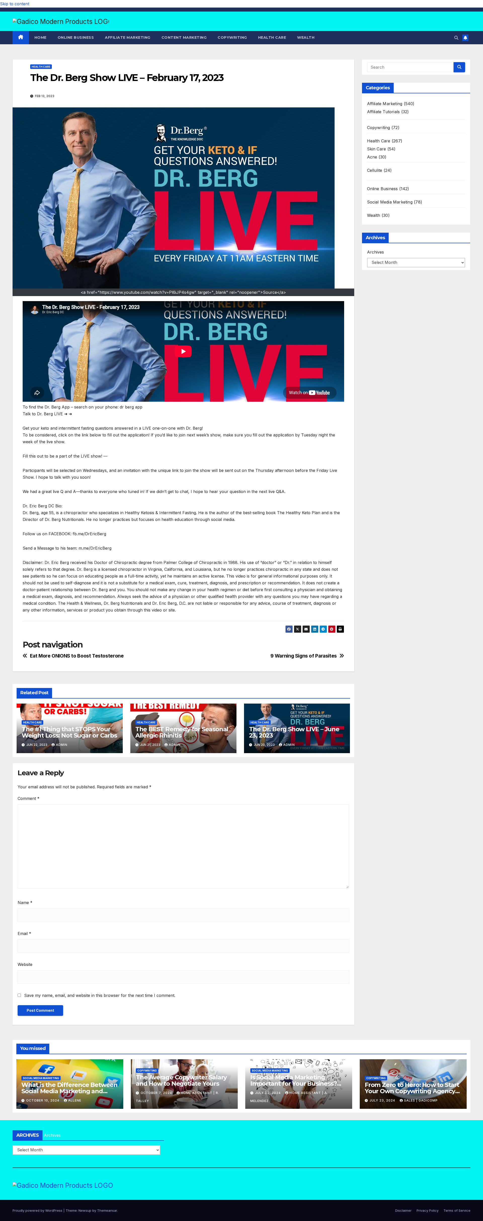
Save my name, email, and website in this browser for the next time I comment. (99, 995)
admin (61, 745)
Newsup (84, 1210)
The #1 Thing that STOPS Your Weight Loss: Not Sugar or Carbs (69, 732)
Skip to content (14, 3)
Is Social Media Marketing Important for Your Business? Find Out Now (293, 1083)
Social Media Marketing (390, 202)
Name (25, 902)
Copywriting (232, 37)
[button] (456, 37)
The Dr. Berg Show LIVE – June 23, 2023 (294, 732)
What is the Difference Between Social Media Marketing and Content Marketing (69, 1091)
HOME (40, 37)
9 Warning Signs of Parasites (303, 656)
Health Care (272, 37)
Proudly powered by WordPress (38, 1210)
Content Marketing (184, 37)
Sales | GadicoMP (421, 1100)
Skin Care (376, 148)
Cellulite (374, 170)
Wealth (305, 37)
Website (25, 964)
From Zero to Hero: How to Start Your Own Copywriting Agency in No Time (412, 1091)
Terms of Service (457, 1210)
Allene (74, 1100)
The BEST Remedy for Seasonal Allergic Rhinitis (181, 732)
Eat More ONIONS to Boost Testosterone (77, 656)
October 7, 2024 (157, 1093)
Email (24, 933)
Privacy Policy (427, 1210)
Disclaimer (403, 1210)
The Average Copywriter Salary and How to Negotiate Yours (181, 1080)
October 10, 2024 (43, 1100)
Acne (372, 156)
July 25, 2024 (268, 1093)
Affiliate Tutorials (383, 111)
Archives (375, 252)
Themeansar (107, 1210)
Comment (28, 798)
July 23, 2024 (383, 1100)
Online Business (76, 37)
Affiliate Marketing (127, 37)
